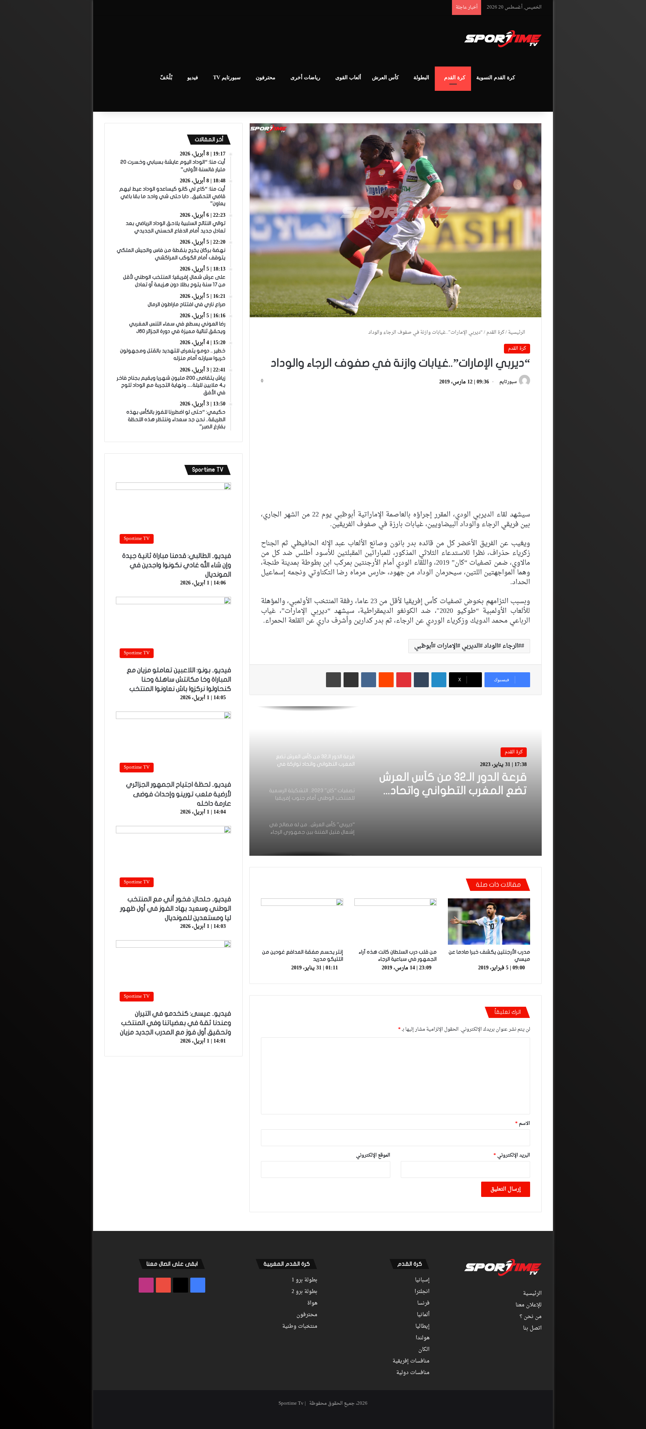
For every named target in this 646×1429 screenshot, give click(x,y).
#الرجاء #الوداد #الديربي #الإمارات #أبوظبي (467, 646)
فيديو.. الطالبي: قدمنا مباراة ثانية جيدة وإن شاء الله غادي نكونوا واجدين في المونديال (176, 565)
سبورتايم (508, 382)
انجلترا (422, 1292)
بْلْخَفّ (166, 77)
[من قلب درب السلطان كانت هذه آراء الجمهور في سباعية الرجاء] (395, 921)
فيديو (192, 77)
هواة (312, 1303)
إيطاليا (422, 1326)
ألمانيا (423, 1315)
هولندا (423, 1338)
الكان (424, 1350)
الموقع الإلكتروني (373, 1155)
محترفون (266, 77)
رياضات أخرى (305, 77)
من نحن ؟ (531, 1317)
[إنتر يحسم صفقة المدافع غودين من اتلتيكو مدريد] (302, 921)
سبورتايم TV (227, 77)
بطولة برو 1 (304, 1280)
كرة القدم (454, 77)
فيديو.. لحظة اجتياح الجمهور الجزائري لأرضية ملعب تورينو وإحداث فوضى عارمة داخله (178, 794)
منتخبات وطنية (299, 1326)
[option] (395, 781)
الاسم (522, 1123)
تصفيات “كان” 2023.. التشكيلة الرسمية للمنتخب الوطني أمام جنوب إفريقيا (453, 787)
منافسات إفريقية (411, 1361)
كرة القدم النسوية (495, 77)
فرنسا (423, 1303)
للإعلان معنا (529, 1305)
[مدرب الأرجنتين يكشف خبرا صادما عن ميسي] (489, 921)
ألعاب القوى (348, 77)
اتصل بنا (532, 1328)
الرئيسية (517, 332)
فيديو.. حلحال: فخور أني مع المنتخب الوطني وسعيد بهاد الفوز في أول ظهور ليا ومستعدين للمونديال (175, 909)
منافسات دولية (413, 1373)
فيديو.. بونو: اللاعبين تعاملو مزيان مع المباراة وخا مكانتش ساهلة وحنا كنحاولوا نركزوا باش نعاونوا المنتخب (179, 679)
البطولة (421, 77)
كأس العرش (385, 77)
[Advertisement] (248, 39)
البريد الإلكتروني (511, 1155)
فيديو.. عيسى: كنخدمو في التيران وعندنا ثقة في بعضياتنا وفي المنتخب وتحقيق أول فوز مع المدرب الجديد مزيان (175, 1023)
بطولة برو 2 (304, 1292)
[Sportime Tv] (503, 38)
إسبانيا (422, 1280)
